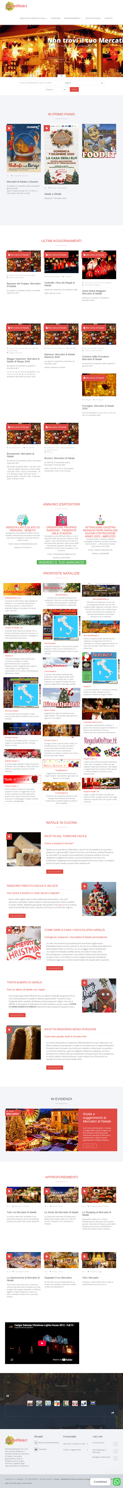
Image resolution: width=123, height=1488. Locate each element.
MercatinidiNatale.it (91, 635)
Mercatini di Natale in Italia (32, 18)
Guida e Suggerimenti (72, 1450)
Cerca (74, 89)
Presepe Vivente (11, 737)
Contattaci (42, 1449)
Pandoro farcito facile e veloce (32, 885)
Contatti (109, 18)
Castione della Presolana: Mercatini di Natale (95, 358)
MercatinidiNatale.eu (101, 599)
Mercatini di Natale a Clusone (22, 181)
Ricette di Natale (93, 18)
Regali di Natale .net (91, 791)
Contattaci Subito (57, 59)
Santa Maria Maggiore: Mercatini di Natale (94, 292)
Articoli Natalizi (50, 643)
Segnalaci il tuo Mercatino (58, 1277)
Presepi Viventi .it (51, 740)
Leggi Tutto (90, 1146)
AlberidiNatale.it (61, 595)
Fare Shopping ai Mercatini (99, 1451)
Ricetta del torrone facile (65, 836)
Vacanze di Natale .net (13, 628)
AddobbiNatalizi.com (13, 598)
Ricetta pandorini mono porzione (70, 1029)
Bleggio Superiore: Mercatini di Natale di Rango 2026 (23, 360)
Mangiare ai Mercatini (101, 1457)
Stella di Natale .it (11, 786)
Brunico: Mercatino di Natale (59, 458)
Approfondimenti (72, 18)
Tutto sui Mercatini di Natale (22, 1212)
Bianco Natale (49, 710)
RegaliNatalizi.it (61, 770)
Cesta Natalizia (50, 671)
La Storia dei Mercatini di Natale (61, 1212)
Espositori (56, 18)
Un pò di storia (98, 1442)
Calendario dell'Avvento (93, 722)
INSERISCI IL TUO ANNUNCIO (61, 562)
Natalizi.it (87, 686)
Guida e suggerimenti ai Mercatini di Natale (97, 1117)
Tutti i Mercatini (90, 1277)
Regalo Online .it (90, 759)
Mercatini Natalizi (11, 711)
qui (61, 904)
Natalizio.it (9, 656)
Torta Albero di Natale (24, 982)
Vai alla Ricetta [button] (54, 872)
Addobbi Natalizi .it (12, 761)
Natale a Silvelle (52, 194)
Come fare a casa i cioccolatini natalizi (74, 929)
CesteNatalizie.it (61, 793)
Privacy (56, 1479)
